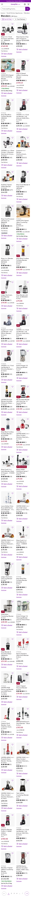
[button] (12, 24)
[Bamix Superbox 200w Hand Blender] (23, 644)
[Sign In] (24, 4)
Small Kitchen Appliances (14, 13)
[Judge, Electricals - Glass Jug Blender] (8, 568)
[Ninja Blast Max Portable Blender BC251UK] (23, 568)
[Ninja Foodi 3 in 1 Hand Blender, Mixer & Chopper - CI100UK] (8, 461)
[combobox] (13, 9)
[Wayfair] (15, 4)
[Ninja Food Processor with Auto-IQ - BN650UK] (8, 211)
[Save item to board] (12, 24)
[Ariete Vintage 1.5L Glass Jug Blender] (23, 355)
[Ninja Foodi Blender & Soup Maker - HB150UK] (23, 176)
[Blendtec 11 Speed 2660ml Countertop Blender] (8, 858)
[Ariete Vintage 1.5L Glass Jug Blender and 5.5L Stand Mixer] (23, 606)
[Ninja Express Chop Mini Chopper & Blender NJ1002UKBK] (23, 28)
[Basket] (28, 4)
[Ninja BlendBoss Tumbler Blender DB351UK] (8, 105)
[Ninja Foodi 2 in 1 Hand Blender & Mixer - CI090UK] (23, 532)
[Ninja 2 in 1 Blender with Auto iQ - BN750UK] (8, 250)
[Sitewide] (2, 4)
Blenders (27, 13)
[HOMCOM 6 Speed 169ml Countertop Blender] (23, 211)
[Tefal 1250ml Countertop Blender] (23, 785)
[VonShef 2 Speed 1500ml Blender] (8, 176)
